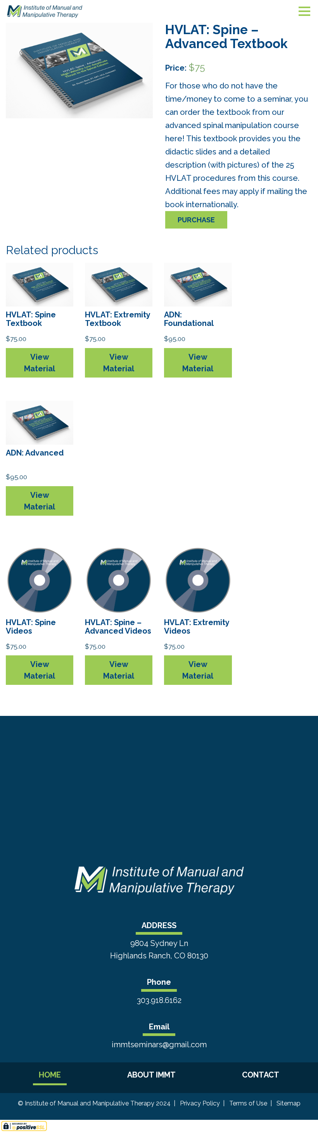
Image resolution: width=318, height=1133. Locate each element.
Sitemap (289, 1103)
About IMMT (151, 1074)
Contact (260, 1074)
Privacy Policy (200, 1103)
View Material (39, 362)
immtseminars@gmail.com (159, 1044)
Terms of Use (248, 1103)
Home (50, 1074)
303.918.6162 (159, 1000)
